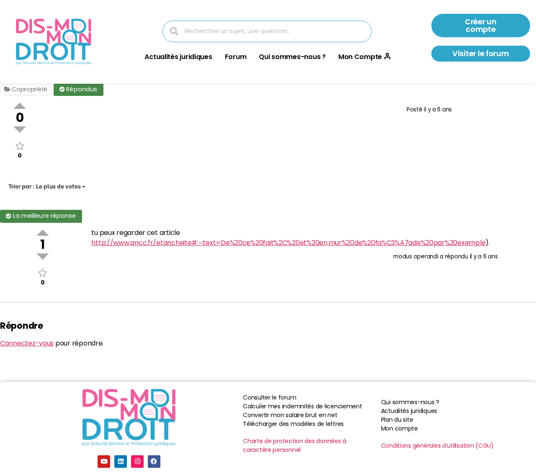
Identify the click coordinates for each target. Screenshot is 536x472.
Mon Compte (360, 57)
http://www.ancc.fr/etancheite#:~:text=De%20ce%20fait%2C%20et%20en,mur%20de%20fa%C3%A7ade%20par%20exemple (288, 243)
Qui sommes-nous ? (292, 57)
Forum (236, 57)
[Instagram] (137, 461)
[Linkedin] (120, 461)
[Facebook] (154, 461)
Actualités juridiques (178, 57)
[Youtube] (104, 461)
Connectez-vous (27, 343)
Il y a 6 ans (438, 109)
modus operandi (415, 257)
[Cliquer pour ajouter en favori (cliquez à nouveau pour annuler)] (19, 145)
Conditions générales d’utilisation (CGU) (437, 445)
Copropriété (28, 89)
